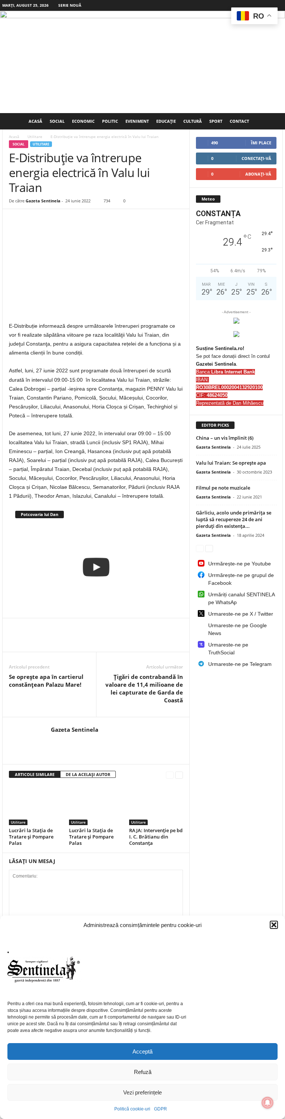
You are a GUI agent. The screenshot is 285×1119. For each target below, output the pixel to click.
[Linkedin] (67, 640)
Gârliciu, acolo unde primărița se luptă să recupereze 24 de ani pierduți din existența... (233, 519)
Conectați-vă (256, 158)
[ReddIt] (84, 640)
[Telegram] (135, 640)
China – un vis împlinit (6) (224, 438)
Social (57, 121)
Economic (83, 121)
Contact (239, 121)
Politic (110, 121)
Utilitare (34, 136)
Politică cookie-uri (132, 1109)
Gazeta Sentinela (43, 200)
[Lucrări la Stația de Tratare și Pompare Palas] (36, 805)
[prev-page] (170, 775)
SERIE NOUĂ (69, 5)
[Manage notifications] (267, 1103)
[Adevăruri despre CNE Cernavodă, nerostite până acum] (96, 567)
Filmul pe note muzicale (223, 487)
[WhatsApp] (50, 640)
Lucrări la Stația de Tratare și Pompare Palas (31, 836)
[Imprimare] (118, 640)
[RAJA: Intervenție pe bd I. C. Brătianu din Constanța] (156, 805)
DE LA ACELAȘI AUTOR (88, 774)
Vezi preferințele (142, 1092)
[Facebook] (254, 5)
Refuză (142, 1072)
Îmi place (261, 142)
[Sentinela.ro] (142, 62)
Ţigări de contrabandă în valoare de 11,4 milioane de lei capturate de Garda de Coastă (144, 688)
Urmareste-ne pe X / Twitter (240, 614)
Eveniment (137, 121)
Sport (215, 121)
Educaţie (166, 121)
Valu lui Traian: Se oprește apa (231, 462)
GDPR (160, 1109)
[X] (33, 640)
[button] (274, 925)
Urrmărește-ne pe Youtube (239, 564)
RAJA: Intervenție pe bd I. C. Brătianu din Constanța (156, 836)
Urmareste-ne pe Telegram (240, 664)
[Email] (101, 640)
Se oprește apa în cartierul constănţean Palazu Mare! (46, 680)
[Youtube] (277, 5)
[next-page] (179, 775)
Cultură (192, 121)
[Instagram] (265, 5)
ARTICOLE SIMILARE (35, 774)
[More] (153, 640)
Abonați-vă (258, 174)
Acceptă (142, 1051)
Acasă (35, 121)
